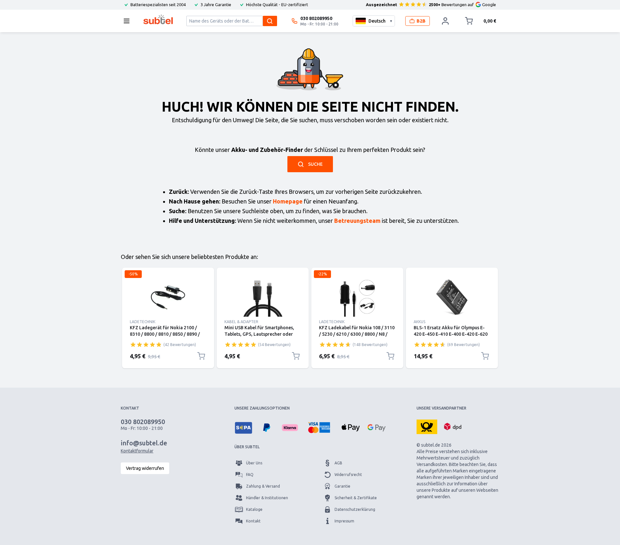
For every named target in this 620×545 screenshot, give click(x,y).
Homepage (288, 201)
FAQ (249, 474)
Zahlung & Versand (263, 486)
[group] (146, 344)
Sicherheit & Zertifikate (356, 498)
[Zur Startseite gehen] (158, 19)
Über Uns (254, 463)
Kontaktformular (137, 450)
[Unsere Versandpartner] (427, 426)
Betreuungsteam (357, 220)
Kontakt (253, 521)
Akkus (419, 322)
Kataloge (254, 509)
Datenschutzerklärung (355, 509)
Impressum (344, 521)
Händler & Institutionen (267, 498)
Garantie (342, 486)
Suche (315, 164)
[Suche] (270, 21)
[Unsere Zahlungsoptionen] (243, 428)
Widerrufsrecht (348, 474)
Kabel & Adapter (241, 322)
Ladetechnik (142, 322)
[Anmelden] (445, 21)
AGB (338, 463)
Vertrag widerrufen (145, 468)
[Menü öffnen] (128, 21)
